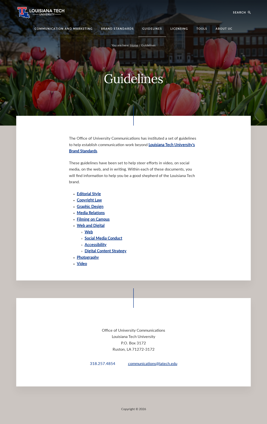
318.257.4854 (102, 364)
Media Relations (91, 213)
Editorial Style (89, 194)
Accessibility (96, 245)
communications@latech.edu (152, 364)
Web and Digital (91, 226)
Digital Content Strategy (105, 251)
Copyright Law (89, 200)
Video (82, 264)
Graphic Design (90, 207)
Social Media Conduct (103, 238)
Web (89, 232)
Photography (88, 258)
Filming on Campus (93, 219)
